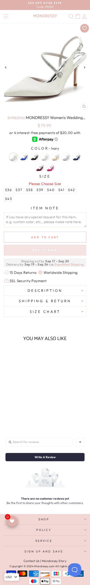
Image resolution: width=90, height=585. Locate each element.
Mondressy (45, 16)
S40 (51, 190)
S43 (8, 199)
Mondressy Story (54, 561)
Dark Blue (76, 157)
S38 (29, 190)
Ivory (13, 157)
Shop (44, 519)
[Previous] (5, 67)
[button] (19, 403)
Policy (44, 530)
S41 (61, 190)
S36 (8, 190)
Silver (66, 157)
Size (45, 176)
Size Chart (45, 311)
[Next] (84, 67)
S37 (19, 190)
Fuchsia (50, 168)
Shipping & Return (45, 301)
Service (44, 540)
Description (45, 290)
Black (34, 157)
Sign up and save (44, 551)
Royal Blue (24, 157)
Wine (39, 168)
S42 (71, 190)
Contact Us (32, 561)
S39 (39, 190)
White (45, 157)
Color (45, 148)
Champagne (55, 157)
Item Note (45, 208)
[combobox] (80, 442)
